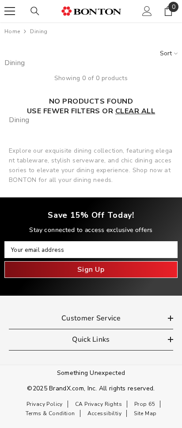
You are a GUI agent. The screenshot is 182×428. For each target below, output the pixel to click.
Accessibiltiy (104, 413)
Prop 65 (144, 404)
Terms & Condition (50, 413)
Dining (38, 31)
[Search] (35, 11)
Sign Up (90, 269)
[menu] (9, 11)
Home (12, 31)
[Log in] (147, 11)
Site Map (145, 413)
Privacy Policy (45, 404)
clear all (135, 111)
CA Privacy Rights (98, 404)
